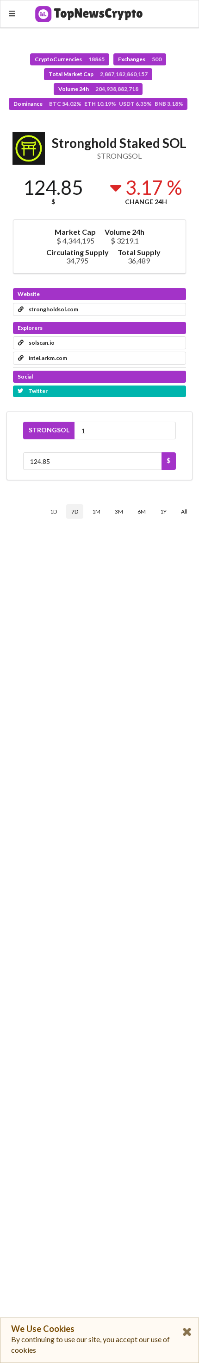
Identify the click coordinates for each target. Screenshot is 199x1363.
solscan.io (41, 342)
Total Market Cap (98, 74)
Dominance (98, 103)
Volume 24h (98, 88)
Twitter (37, 390)
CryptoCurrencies (70, 59)
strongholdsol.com (53, 309)
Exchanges (140, 59)
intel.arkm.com (47, 357)
